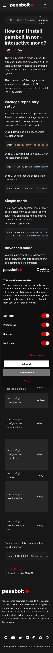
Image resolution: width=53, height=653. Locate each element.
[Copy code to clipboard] (44, 144)
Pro (20, 50)
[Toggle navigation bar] (4, 5)
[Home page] (10, 20)
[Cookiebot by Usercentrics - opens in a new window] (37, 270)
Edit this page (15, 569)
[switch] (45, 324)
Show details (37, 355)
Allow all (26, 364)
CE (8, 50)
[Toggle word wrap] (39, 144)
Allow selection (26, 372)
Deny (26, 381)
